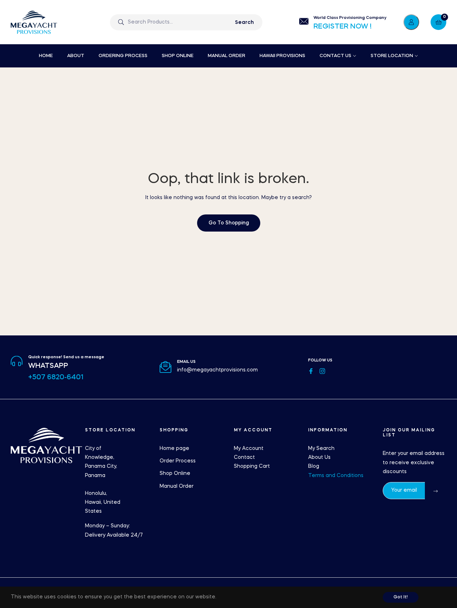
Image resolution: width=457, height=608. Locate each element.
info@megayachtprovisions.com (217, 370)
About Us (319, 457)
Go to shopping (229, 223)
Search (244, 22)
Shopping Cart (252, 466)
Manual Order (177, 486)
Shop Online (175, 473)
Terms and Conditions (335, 475)
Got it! (400, 597)
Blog (313, 466)
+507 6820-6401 (56, 377)
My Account (248, 448)
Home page (174, 448)
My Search (321, 448)
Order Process (178, 460)
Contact (244, 457)
